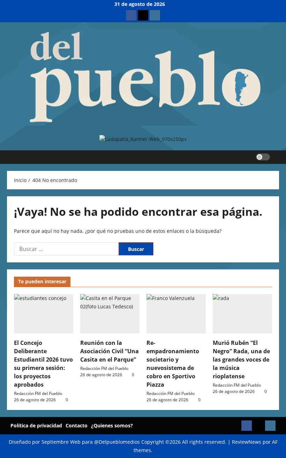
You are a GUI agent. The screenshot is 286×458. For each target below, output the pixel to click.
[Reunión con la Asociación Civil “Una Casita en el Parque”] (110, 313)
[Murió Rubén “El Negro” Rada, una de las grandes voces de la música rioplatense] (242, 313)
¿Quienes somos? (112, 425)
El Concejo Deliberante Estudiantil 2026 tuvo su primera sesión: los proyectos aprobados (43, 363)
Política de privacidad (36, 425)
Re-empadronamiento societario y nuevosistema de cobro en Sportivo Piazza (172, 363)
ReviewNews (246, 442)
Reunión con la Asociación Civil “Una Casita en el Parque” (109, 351)
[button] (277, 157)
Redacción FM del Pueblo (38, 393)
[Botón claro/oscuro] (263, 156)
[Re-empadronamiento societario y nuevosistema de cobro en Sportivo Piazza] (176, 313)
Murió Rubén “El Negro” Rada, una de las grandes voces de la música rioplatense (241, 359)
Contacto (77, 425)
